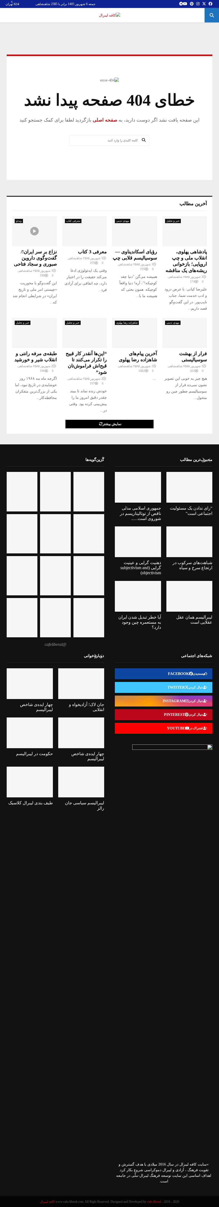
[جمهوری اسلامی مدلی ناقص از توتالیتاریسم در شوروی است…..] (138, 487)
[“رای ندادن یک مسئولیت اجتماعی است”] (189, 487)
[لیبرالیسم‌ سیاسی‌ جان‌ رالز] (81, 782)
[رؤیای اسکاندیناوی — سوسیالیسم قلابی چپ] (134, 231)
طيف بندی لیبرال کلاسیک (30, 803)
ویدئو (19, 220)
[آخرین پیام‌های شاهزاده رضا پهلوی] (134, 333)
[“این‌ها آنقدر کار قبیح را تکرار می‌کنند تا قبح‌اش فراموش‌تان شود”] (84, 333)
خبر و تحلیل (172, 220)
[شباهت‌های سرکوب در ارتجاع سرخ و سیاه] (189, 541)
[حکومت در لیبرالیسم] (30, 732)
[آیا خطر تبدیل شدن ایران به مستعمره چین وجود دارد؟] (138, 596)
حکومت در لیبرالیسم (34, 753)
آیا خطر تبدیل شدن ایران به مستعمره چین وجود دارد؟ (139, 622)
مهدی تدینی (122, 220)
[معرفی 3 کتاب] (84, 231)
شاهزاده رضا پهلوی (127, 322)
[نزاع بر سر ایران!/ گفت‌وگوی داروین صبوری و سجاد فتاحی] (34, 231)
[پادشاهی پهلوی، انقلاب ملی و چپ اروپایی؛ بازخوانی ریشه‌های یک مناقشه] (184, 231)
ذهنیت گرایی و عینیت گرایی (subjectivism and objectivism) (140, 567)
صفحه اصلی (104, 120)
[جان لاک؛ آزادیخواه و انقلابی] (81, 683)
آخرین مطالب (193, 203)
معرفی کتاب (73, 220)
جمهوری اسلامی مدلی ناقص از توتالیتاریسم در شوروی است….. (140, 513)
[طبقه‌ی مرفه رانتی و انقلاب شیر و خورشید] (34, 333)
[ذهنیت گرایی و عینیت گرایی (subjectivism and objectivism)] (138, 541)
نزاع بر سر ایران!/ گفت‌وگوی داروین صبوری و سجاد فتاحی (35, 258)
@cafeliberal (56, 644)
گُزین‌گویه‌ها (94, 459)
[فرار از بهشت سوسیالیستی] (184, 333)
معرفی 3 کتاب (92, 251)
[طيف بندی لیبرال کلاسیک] (30, 782)
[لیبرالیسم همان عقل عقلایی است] (189, 596)
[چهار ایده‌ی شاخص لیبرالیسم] (30, 683)
